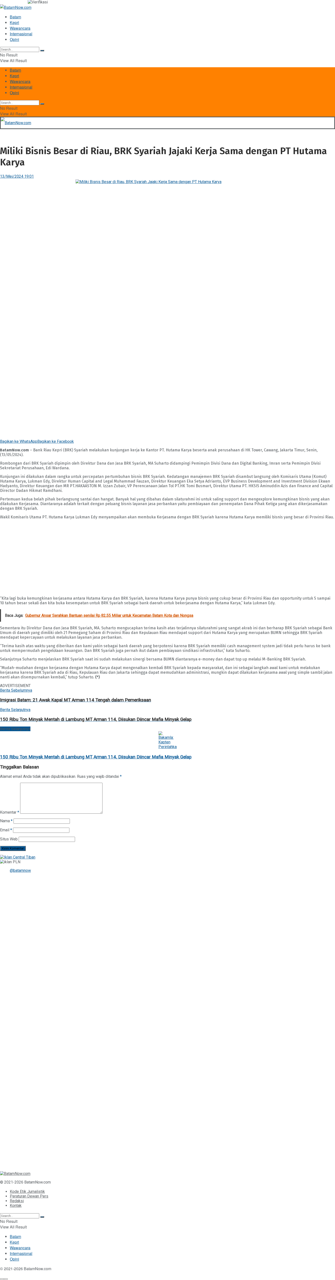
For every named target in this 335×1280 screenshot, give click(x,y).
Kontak (16, 1205)
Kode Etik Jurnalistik (27, 1191)
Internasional (21, 34)
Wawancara (20, 28)
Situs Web (9, 839)
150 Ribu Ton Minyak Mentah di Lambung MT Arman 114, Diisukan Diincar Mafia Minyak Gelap (96, 757)
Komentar (9, 812)
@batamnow (20, 870)
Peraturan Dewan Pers (29, 1196)
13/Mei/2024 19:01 (17, 176)
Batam (15, 17)
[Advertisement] (147, 557)
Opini (14, 39)
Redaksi (17, 1201)
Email (6, 830)
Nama (6, 821)
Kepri (14, 22)
